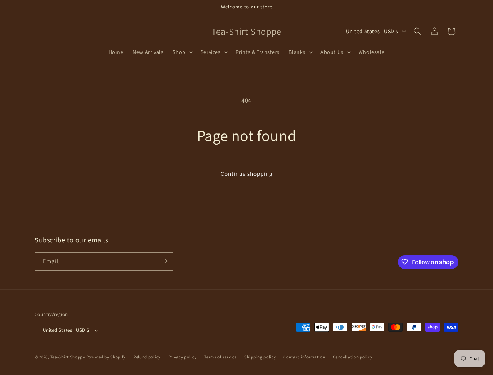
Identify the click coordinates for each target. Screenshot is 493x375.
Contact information (304, 357)
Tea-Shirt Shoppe (67, 357)
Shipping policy (260, 357)
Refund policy (147, 357)
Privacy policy (182, 357)
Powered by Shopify (106, 357)
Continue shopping (247, 173)
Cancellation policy (352, 357)
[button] (182, 52)
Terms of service (220, 357)
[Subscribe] (164, 261)
